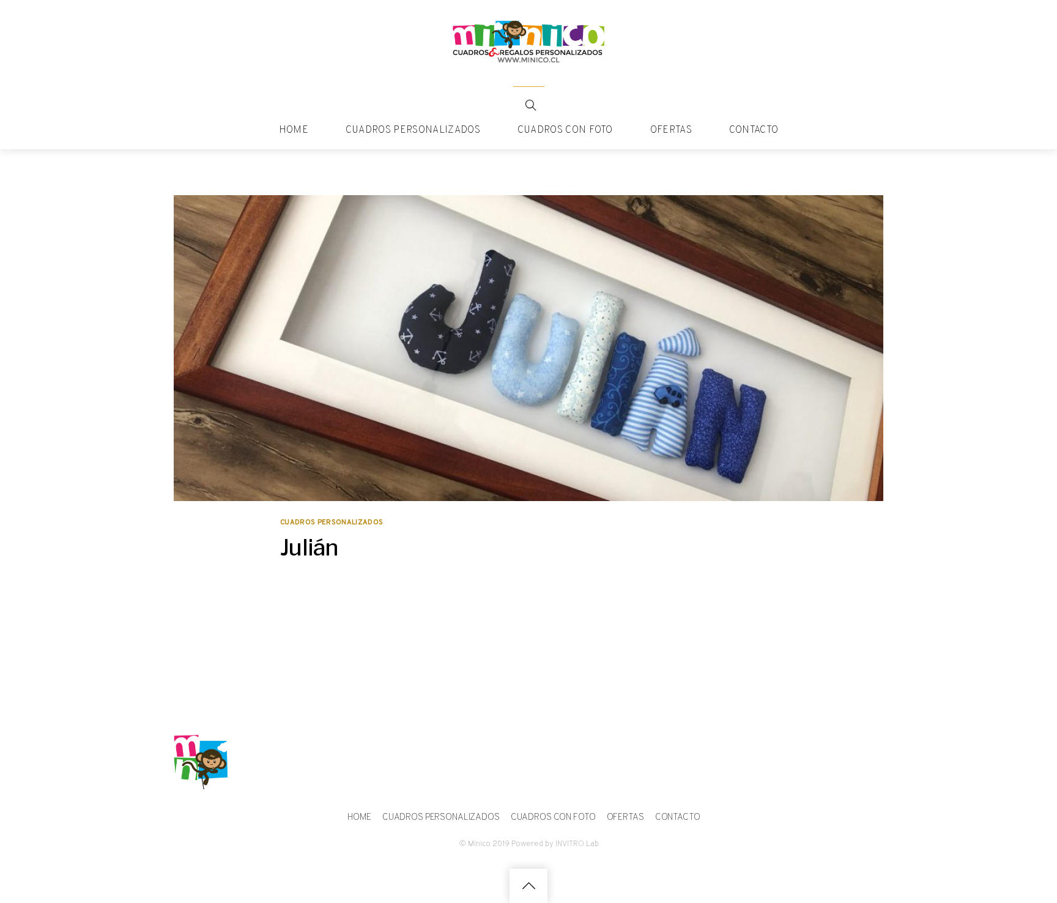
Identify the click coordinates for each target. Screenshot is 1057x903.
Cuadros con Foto (565, 130)
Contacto (754, 130)
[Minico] (528, 58)
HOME (293, 130)
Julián (309, 547)
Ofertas (671, 130)
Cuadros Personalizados (413, 130)
